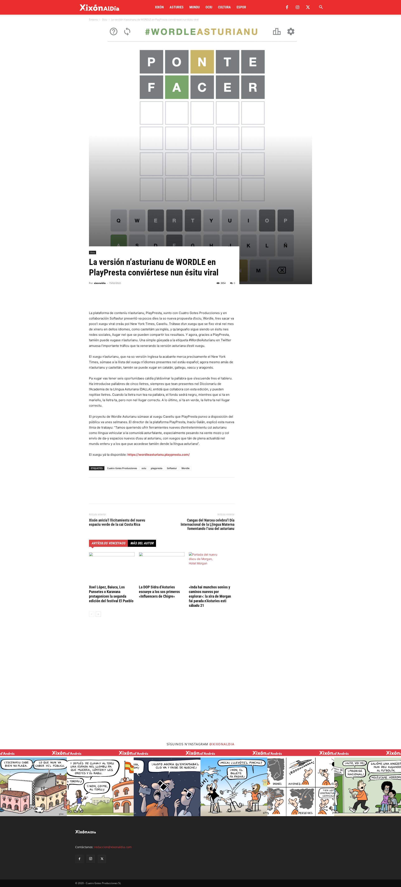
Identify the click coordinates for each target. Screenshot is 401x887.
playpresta (156, 468)
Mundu (194, 7)
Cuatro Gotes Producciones (122, 468)
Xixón (159, 7)
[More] (131, 298)
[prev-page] (91, 614)
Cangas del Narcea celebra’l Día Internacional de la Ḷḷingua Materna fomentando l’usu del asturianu (207, 524)
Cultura (224, 7)
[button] (321, 8)
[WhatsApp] (112, 298)
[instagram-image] (33, 782)
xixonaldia (100, 283)
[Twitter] (308, 7)
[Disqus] (161, 683)
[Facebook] (287, 7)
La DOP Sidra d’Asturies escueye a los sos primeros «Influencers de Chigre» (159, 591)
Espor (241, 7)
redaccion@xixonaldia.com (113, 847)
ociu (144, 468)
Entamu (93, 19)
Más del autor (142, 543)
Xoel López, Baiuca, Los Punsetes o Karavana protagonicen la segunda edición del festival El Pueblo (111, 594)
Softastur (172, 468)
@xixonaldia (222, 744)
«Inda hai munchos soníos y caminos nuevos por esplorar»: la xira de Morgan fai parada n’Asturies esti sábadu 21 (210, 596)
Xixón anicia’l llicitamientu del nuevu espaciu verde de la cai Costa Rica (117, 522)
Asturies (177, 7)
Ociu (209, 7)
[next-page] (98, 614)
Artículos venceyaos (108, 543)
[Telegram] (122, 298)
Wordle (185, 468)
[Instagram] (297, 7)
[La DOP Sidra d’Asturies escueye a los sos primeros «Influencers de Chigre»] (161, 568)
